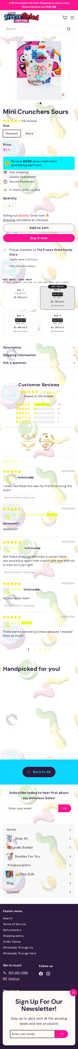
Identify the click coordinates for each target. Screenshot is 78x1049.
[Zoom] (62, 94)
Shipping (9, 220)
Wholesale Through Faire (19, 953)
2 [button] (34, 649)
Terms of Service (14, 924)
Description (12, 347)
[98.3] (28, 440)
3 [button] (40, 649)
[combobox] (39, 29)
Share (30, 133)
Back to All (41, 772)
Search (8, 918)
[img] (12, 471)
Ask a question (14, 363)
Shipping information (19, 355)
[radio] (20, 298)
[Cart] (64, 17)
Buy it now (39, 238)
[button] (12, 121)
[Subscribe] (61, 1030)
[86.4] (46, 440)
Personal (12, 133)
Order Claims (12, 941)
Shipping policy (13, 936)
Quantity (10, 198)
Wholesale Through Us (18, 947)
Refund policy (12, 930)
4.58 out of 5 (49, 392)
